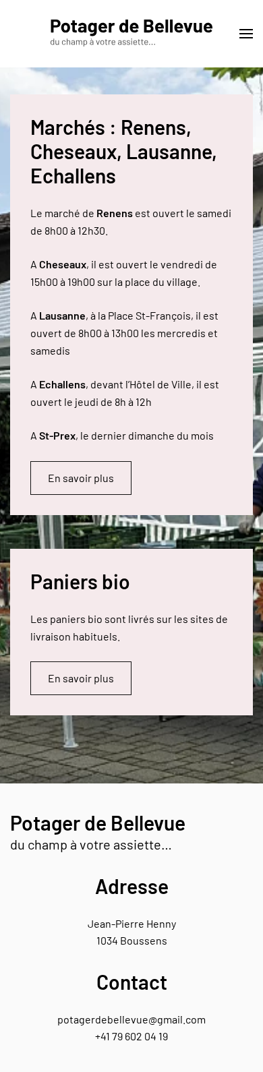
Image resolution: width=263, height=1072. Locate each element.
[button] (246, 33)
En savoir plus (81, 477)
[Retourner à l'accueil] (131, 33)
